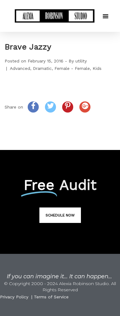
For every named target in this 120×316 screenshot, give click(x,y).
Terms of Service (51, 296)
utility (81, 60)
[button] (105, 16)
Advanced (20, 68)
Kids (97, 68)
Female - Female (72, 68)
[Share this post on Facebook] (33, 107)
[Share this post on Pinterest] (67, 107)
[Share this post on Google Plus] (84, 107)
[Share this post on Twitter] (50, 107)
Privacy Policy (14, 296)
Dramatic (42, 68)
